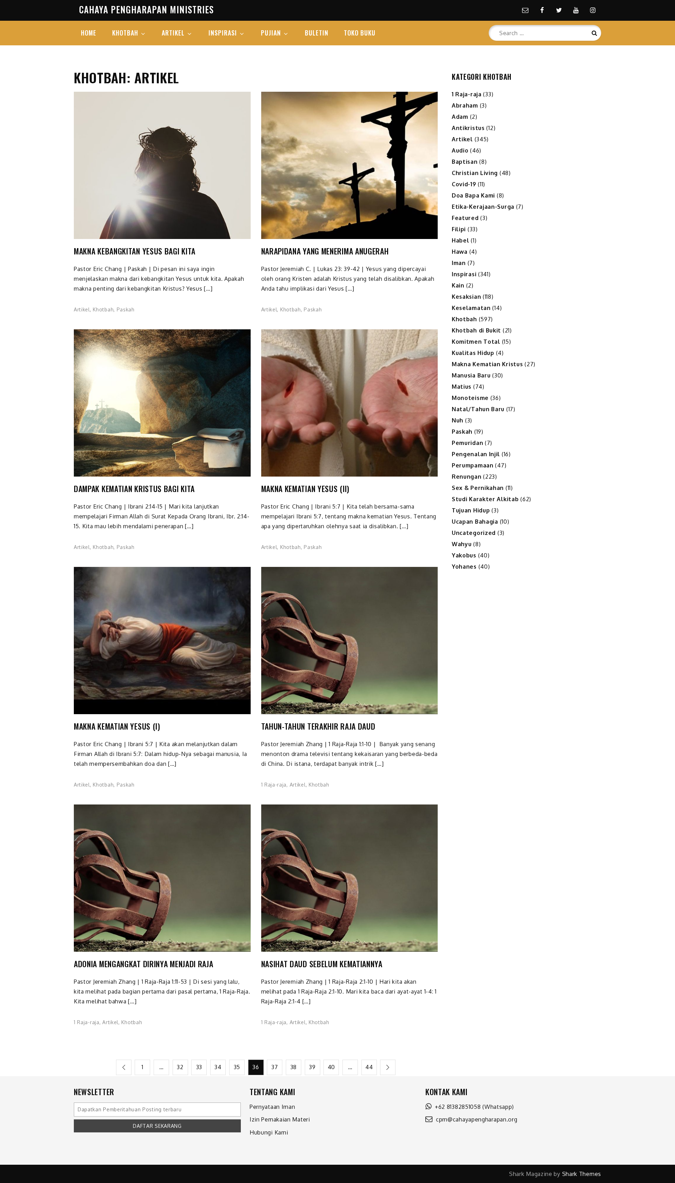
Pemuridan (467, 442)
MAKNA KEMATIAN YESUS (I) (117, 726)
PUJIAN (271, 32)
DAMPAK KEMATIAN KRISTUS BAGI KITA (134, 489)
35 (237, 1067)
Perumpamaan (473, 465)
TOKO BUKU (359, 32)
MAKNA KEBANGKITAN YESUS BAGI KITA (134, 251)
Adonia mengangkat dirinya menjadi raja (143, 964)
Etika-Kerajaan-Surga (483, 206)
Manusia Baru (471, 375)
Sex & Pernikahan (478, 487)
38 (293, 1067)
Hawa (460, 251)
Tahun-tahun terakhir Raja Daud (318, 726)
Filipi (459, 229)
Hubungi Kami (269, 1132)
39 (312, 1067)
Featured (465, 217)
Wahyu (462, 544)
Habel (460, 240)
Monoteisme (470, 397)
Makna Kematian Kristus (487, 364)
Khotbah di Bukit (476, 330)
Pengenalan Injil (476, 454)
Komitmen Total (476, 341)
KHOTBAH (125, 32)
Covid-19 (464, 184)
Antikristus (468, 127)
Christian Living (475, 172)
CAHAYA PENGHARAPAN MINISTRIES (146, 9)
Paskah (126, 309)
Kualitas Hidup (473, 352)
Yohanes (464, 566)
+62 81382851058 (456, 1106)
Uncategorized (474, 532)
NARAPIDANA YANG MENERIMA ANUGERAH (325, 251)
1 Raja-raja (274, 785)
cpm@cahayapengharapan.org (475, 1119)
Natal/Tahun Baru (478, 409)
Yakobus (464, 555)
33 (199, 1067)
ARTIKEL (173, 32)
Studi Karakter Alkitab (485, 499)
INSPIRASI (222, 32)
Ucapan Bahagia (475, 521)
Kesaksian (466, 296)
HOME (88, 32)
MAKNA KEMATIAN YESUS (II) (305, 489)
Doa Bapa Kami (473, 195)
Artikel (82, 309)
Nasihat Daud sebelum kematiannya (321, 964)
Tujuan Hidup (471, 510)
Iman (459, 262)
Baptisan (465, 161)
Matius (461, 386)
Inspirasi (464, 274)
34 (217, 1067)
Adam (460, 116)
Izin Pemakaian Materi (280, 1119)
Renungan (467, 476)
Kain (458, 285)
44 (369, 1067)
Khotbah (103, 309)
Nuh (457, 420)
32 (180, 1067)
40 (331, 1067)
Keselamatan (471, 307)
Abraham (465, 105)
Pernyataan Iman (272, 1106)
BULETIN (316, 32)
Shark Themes (581, 1173)
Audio (460, 150)
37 (274, 1067)
